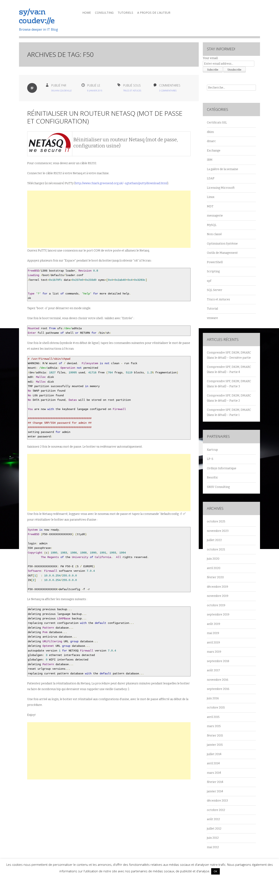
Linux (210, 197)
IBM (209, 160)
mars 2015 (214, 726)
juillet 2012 (214, 828)
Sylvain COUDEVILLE (61, 90)
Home (86, 13)
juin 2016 (213, 698)
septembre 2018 (218, 661)
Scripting (213, 271)
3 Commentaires (167, 90)
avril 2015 (213, 717)
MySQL (212, 225)
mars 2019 (214, 652)
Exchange (213, 150)
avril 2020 (213, 568)
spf (209, 281)
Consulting (104, 13)
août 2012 (213, 819)
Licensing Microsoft (221, 188)
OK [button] (215, 871)
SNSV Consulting (218, 487)
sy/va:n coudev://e (37, 17)
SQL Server (214, 290)
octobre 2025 (216, 521)
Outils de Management (222, 253)
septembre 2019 (218, 614)
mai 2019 (213, 633)
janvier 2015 (215, 745)
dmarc (211, 141)
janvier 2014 (215, 791)
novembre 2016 (217, 680)
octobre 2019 (216, 605)
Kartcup (212, 449)
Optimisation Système (222, 243)
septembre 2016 (218, 689)
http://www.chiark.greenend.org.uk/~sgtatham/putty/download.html (121, 183)
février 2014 (215, 782)
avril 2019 (213, 642)
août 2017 (213, 670)
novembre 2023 (218, 531)
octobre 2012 (216, 810)
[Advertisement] (109, 219)
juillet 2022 (214, 540)
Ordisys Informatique (221, 468)
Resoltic (212, 477)
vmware (212, 318)
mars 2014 (214, 773)
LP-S (210, 459)
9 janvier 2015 (94, 90)
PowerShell (215, 262)
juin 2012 (213, 838)
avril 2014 (213, 763)
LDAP (210, 178)
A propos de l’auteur (153, 13)
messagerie (215, 215)
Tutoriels (125, 13)
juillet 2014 (214, 754)
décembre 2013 (217, 800)
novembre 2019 (217, 596)
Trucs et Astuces (132, 90)
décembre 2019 (217, 586)
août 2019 (213, 624)
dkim (210, 132)
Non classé (214, 234)
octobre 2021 (216, 549)
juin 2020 (213, 558)
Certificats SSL (217, 122)
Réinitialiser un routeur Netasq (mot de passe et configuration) (104, 117)
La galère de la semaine (222, 169)
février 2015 (215, 735)
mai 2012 (213, 847)
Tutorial (212, 308)
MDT (210, 206)
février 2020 (215, 577)
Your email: (210, 58)
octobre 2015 (216, 707)
